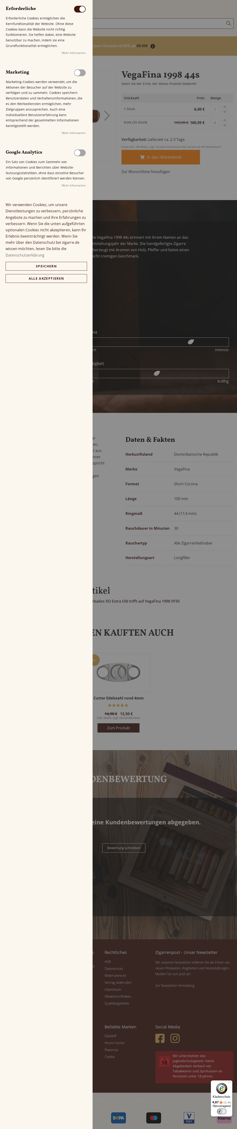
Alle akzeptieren (46, 278)
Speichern (46, 266)
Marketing (80, 72)
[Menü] (229, 1083)
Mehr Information (74, 53)
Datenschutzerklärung (25, 255)
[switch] (221, 1111)
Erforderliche (80, 9)
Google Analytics (80, 152)
